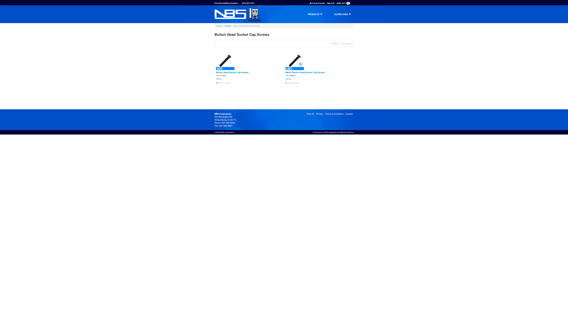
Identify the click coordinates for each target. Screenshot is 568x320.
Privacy (319, 113)
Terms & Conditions (334, 113)
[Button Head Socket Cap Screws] (225, 60)
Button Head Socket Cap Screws (232, 72)
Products (314, 14)
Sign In (330, 3)
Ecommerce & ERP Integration (325, 132)
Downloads (341, 14)
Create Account (318, 3)
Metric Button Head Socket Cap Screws (305, 72)
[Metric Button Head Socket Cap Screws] (294, 60)
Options (219, 78)
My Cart (343, 3)
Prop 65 (310, 113)
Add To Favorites (224, 83)
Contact (349, 113)
